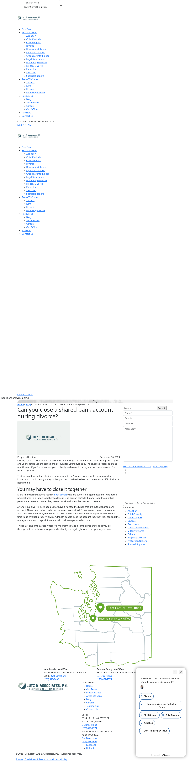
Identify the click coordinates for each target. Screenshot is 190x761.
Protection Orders (137, 540)
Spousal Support (35, 75)
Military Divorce (34, 65)
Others (131, 534)
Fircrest (30, 89)
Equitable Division (35, 52)
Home (20, 404)
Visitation (31, 72)
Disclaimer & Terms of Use (137, 466)
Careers (30, 105)
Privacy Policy (160, 466)
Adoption (31, 35)
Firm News (133, 524)
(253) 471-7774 (25, 124)
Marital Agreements (36, 62)
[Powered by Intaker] (166, 755)
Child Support (33, 42)
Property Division (137, 537)
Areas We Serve (30, 79)
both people (60, 494)
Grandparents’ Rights (37, 55)
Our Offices (32, 109)
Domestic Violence (36, 49)
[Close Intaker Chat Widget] (181, 672)
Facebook (91, 744)
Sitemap (20, 759)
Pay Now (26, 112)
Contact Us (27, 115)
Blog (28, 99)
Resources (27, 95)
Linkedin (90, 748)
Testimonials (33, 102)
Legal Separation (35, 59)
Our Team (27, 29)
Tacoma (30, 82)
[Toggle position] (175, 672)
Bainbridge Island (35, 92)
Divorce (30, 45)
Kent (28, 85)
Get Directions (58, 675)
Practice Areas (29, 32)
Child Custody (33, 39)
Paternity (31, 69)
